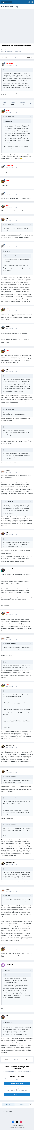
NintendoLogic (10, 746)
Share (8, 1104)
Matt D (8, 326)
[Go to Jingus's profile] (3, 471)
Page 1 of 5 (17, 57)
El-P (7, 218)
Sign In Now (17, 1094)
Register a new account (17, 1083)
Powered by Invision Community (17, 1127)
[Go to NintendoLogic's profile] (3, 746)
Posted (11, 65)
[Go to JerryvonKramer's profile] (3, 570)
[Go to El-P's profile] (3, 219)
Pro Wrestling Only (9, 6)
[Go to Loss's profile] (3, 111)
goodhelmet (6, 50)
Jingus (8, 470)
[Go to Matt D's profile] (3, 327)
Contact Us (14, 1125)
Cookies (20, 1125)
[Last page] (32, 57)
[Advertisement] (17, 26)
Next (28, 57)
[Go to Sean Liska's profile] (3, 965)
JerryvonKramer (11, 569)
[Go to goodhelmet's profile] (3, 64)
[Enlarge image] (21, 158)
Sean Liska (9, 964)
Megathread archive (15, 51)
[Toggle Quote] (3, 69)
